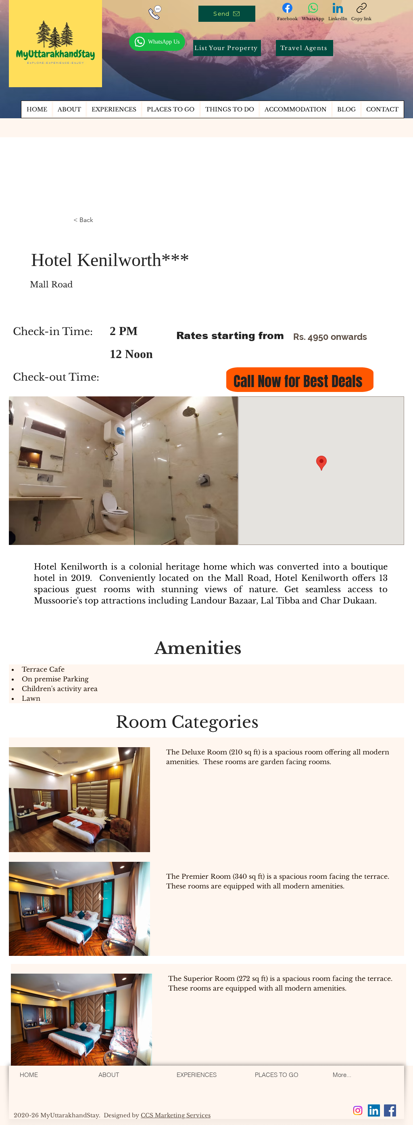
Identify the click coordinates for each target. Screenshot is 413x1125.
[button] (229, 109)
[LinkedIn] (374, 1110)
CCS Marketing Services (176, 1115)
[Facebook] (390, 1110)
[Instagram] (358, 1110)
